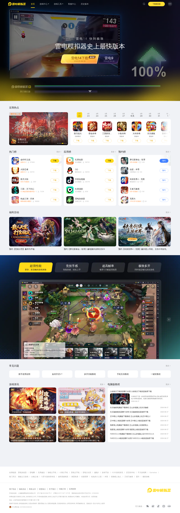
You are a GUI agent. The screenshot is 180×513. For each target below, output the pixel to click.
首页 (33, 4)
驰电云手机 (52, 472)
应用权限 (72, 489)
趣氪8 (96, 472)
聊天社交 (78, 172)
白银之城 (34, 477)
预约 (76, 141)
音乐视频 (78, 162)
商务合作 (32, 489)
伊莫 (106, 477)
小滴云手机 (63, 472)
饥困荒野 (84, 477)
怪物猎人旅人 (116, 477)
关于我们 (52, 489)
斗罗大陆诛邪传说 (48, 477)
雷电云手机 (75, 472)
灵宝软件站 (130, 472)
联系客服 (94, 496)
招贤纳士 (42, 489)
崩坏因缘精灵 (63, 477)
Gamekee (153, 472)
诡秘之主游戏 (23, 477)
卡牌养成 (133, 172)
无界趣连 (41, 472)
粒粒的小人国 (96, 477)
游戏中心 (44, 4)
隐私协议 (22, 489)
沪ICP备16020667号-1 (44, 493)
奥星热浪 (74, 477)
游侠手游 (105, 472)
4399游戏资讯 (117, 472)
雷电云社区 (87, 472)
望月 (137, 477)
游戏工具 (78, 201)
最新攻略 (146, 477)
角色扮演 (133, 182)
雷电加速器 (22, 472)
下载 (91, 141)
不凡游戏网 (142, 472)
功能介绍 (62, 489)
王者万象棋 (128, 477)
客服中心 (72, 4)
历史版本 (85, 4)
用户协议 (12, 489)
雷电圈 (32, 472)
